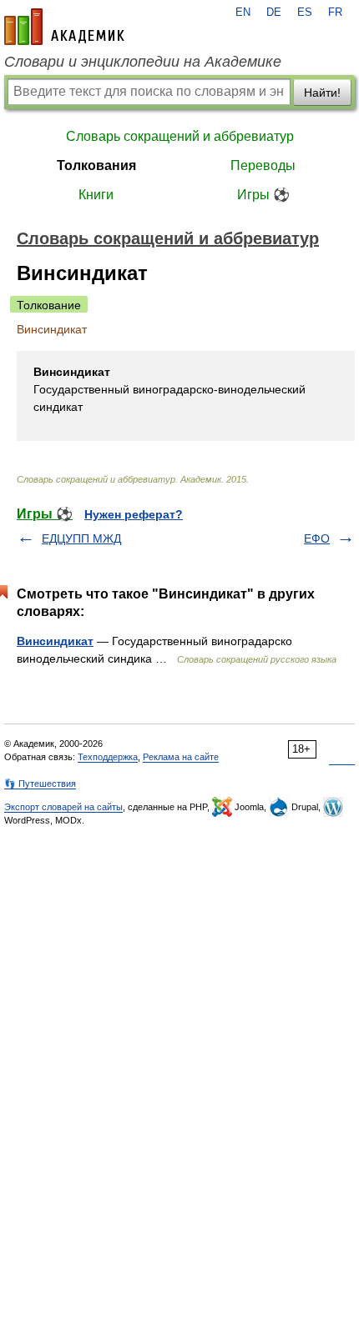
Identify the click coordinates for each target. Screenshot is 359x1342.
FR (335, 12)
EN (242, 12)
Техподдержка (108, 757)
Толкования (96, 165)
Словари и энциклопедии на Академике (142, 61)
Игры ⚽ (263, 195)
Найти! (322, 92)
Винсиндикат (55, 641)
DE (273, 12)
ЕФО (317, 538)
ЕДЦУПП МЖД (81, 538)
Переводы (263, 165)
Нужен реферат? (133, 514)
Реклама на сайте (181, 757)
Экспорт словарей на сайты (63, 807)
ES (304, 12)
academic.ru (64, 26)
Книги (96, 195)
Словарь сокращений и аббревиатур (180, 136)
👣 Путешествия (40, 784)
